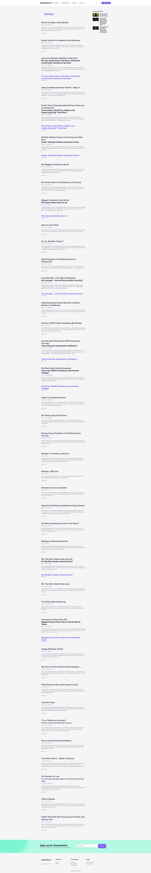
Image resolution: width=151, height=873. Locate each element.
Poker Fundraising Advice (53, 397)
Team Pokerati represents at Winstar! (59, 359)
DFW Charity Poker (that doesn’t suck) (59, 685)
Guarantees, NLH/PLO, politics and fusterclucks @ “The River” (58, 127)
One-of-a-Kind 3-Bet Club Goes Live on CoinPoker (104, 15)
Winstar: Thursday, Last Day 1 (55, 453)
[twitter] (42, 863)
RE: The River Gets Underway (55, 584)
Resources (81, 2)
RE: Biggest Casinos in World (55, 164)
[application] (59, 3)
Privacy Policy (89, 863)
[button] (99, 3)
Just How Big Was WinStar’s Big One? (60, 60)
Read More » (44, 33)
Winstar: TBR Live (49, 471)
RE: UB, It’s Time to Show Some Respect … (61, 667)
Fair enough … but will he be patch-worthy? (62, 294)
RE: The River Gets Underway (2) (57, 560)
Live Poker (74, 2)
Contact (57, 863)
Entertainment (65, 2)
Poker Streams (74, 863)
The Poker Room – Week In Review (57, 758)
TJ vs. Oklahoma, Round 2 (56, 721)
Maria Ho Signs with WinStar (55, 22)
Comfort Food (48, 702)
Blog (42, 24)
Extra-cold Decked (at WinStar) (56, 740)
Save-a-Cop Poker (50, 225)
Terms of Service (90, 862)
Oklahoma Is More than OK (60, 621)
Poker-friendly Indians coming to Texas (60, 155)
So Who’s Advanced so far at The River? (60, 523)
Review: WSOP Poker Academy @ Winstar (61, 323)
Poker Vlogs (73, 865)
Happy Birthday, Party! (52, 649)
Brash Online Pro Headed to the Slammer (60, 40)
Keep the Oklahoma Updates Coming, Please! (63, 505)
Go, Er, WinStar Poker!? (52, 241)
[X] (96, 3)
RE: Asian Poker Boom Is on (54, 216)
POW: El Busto (48, 799)
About (56, 862)
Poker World (56, 2)
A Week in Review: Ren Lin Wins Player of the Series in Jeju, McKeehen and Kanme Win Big (104, 29)
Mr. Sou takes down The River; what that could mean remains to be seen (60, 77)
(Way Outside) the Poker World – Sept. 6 (60, 87)
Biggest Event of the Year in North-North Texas (60, 638)
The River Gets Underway (53, 602)
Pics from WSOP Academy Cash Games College (60, 387)
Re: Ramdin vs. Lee (62, 778)
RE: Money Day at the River (54, 415)
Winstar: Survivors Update (54, 488)
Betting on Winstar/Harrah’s (54, 541)
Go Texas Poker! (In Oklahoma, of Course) (61, 182)
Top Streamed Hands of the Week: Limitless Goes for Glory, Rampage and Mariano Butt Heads (103, 21)
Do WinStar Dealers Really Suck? (57, 575)
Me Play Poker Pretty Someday (60, 370)
